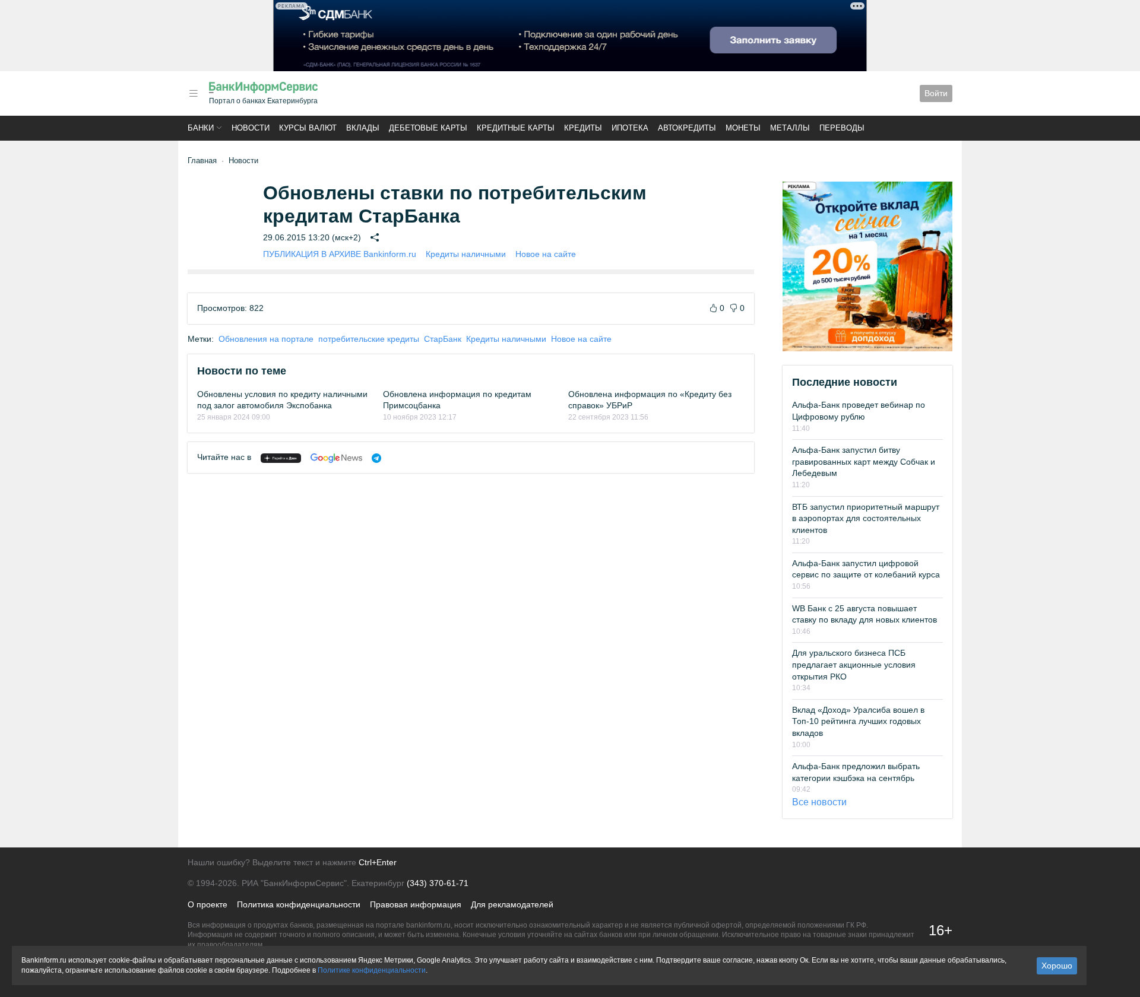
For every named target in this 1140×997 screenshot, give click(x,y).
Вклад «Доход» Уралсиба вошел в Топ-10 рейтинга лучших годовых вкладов (858, 721)
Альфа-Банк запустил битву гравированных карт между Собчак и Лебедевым (863, 461)
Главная (202, 160)
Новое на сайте (545, 254)
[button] (194, 93)
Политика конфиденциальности (298, 904)
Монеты (743, 127)
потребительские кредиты (368, 339)
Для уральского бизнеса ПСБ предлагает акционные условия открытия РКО (854, 664)
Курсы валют (308, 127)
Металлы (790, 127)
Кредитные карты (516, 127)
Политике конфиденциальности (372, 970)
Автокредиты (687, 127)
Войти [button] (936, 93)
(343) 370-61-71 (437, 883)
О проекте (207, 904)
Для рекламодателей (512, 904)
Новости (251, 127)
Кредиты (583, 127)
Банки (201, 127)
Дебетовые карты (428, 127)
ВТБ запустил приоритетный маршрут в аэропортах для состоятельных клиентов (865, 518)
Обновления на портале (266, 339)
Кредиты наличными (466, 254)
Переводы (841, 127)
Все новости (819, 802)
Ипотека (630, 127)
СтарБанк (442, 339)
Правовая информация (415, 904)
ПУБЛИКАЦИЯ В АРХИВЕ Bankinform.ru (339, 254)
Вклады (362, 127)
